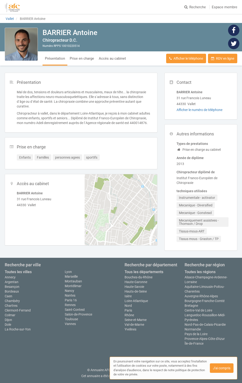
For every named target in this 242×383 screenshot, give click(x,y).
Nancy (69, 291)
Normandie (193, 329)
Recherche (197, 7)
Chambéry (12, 301)
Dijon (8, 320)
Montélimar (73, 286)
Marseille (71, 276)
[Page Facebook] (233, 30)
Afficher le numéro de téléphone (199, 110)
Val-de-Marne (134, 324)
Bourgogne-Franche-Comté (205, 301)
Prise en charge (82, 58)
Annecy (10, 277)
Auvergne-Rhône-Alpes (201, 296)
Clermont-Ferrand (18, 310)
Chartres (11, 305)
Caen (8, 296)
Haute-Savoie (134, 287)
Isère (128, 296)
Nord (128, 305)
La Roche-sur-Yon (18, 329)
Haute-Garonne (136, 282)
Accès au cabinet (112, 58)
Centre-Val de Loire (198, 310)
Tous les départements (144, 272)
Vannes (70, 324)
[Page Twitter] (233, 43)
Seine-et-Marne (136, 320)
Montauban (73, 281)
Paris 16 (71, 300)
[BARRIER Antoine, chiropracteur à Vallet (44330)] (21, 44)
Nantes (70, 295)
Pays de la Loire (196, 334)
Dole (8, 324)
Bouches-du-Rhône (138, 277)
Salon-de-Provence (78, 314)
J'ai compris (221, 368)
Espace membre (224, 7)
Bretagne (191, 305)
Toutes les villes (18, 272)
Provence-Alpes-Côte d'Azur (205, 339)
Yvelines (130, 329)
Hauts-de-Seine (136, 291)
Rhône (129, 315)
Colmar (10, 315)
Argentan (11, 282)
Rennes (70, 305)
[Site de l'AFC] (12, 7)
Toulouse (71, 319)
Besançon (12, 287)
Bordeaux (12, 291)
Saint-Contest (75, 310)
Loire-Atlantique (136, 301)
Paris (128, 310)
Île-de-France (194, 343)
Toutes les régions (200, 272)
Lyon (68, 272)
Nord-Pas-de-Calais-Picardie (205, 324)
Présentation (55, 58)
